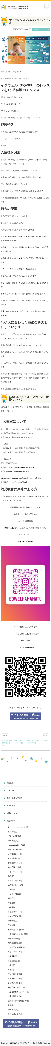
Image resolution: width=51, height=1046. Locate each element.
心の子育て (12, 867)
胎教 (9, 876)
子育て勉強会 (13, 849)
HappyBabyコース (15, 845)
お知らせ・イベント (16, 827)
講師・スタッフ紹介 (15, 798)
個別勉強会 (12, 938)
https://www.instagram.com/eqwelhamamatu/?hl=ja (21, 478)
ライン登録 (25, 641)
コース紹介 (11, 790)
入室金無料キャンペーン (17, 992)
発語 (9, 1005)
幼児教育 (11, 841)
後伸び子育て (13, 916)
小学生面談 (12, 961)
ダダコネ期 (12, 836)
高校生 (10, 970)
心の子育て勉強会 (15, 987)
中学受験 (11, 956)
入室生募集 (11, 806)
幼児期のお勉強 (14, 943)
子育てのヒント (14, 854)
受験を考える (13, 1014)
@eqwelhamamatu (21, 471)
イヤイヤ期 (12, 894)
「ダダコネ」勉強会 (16, 934)
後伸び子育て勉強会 (16, 1001)
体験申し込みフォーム (13, 528)
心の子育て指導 (14, 930)
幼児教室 (11, 1010)
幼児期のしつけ (14, 885)
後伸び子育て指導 (15, 947)
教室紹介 (10, 783)
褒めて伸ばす (13, 983)
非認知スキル (13, 863)
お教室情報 (12, 858)
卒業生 (10, 889)
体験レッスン (12, 813)
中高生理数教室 (14, 996)
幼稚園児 (11, 921)
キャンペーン (13, 952)
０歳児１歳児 (13, 881)
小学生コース (13, 912)
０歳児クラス (13, 978)
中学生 (10, 903)
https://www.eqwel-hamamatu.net (22, 467)
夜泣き (10, 925)
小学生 (10, 965)
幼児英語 (11, 898)
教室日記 (11, 832)
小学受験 (11, 907)
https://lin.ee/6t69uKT (18, 482)
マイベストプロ (14, 974)
